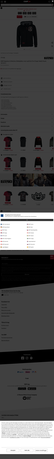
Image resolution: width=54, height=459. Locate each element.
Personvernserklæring (45, 437)
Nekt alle (27, 450)
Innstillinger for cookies (15, 437)
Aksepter (12, 450)
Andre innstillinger (41, 450)
